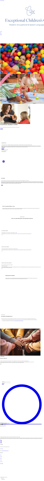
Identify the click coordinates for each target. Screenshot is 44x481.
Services (1, 458)
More (16, 232)
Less (0, 363)
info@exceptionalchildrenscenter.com (5, 450)
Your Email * (3, 382)
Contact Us (1, 461)
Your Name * (3, 381)
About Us (1, 456)
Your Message (3, 383)
